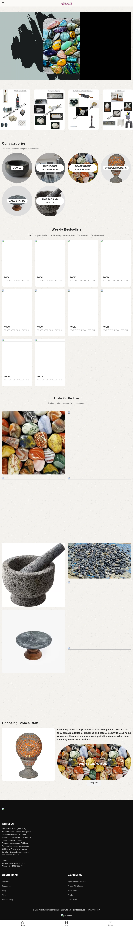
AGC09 (7, 376)
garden (64, 736)
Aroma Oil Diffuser (75, 886)
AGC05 (7, 327)
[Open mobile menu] (3, 3)
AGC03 (73, 277)
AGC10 (40, 376)
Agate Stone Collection (77, 882)
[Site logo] (66, 3)
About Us (5, 882)
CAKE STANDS (17, 201)
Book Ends (72, 890)
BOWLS (17, 168)
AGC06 (40, 327)
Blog (4, 895)
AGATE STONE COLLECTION (16, 281)
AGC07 (73, 327)
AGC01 (7, 277)
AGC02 (40, 277)
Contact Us (6, 886)
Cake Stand (72, 899)
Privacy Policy (7, 899)
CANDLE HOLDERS (116, 168)
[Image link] (11, 811)
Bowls (70, 895)
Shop (4, 890)
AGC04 (106, 277)
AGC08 (106, 327)
